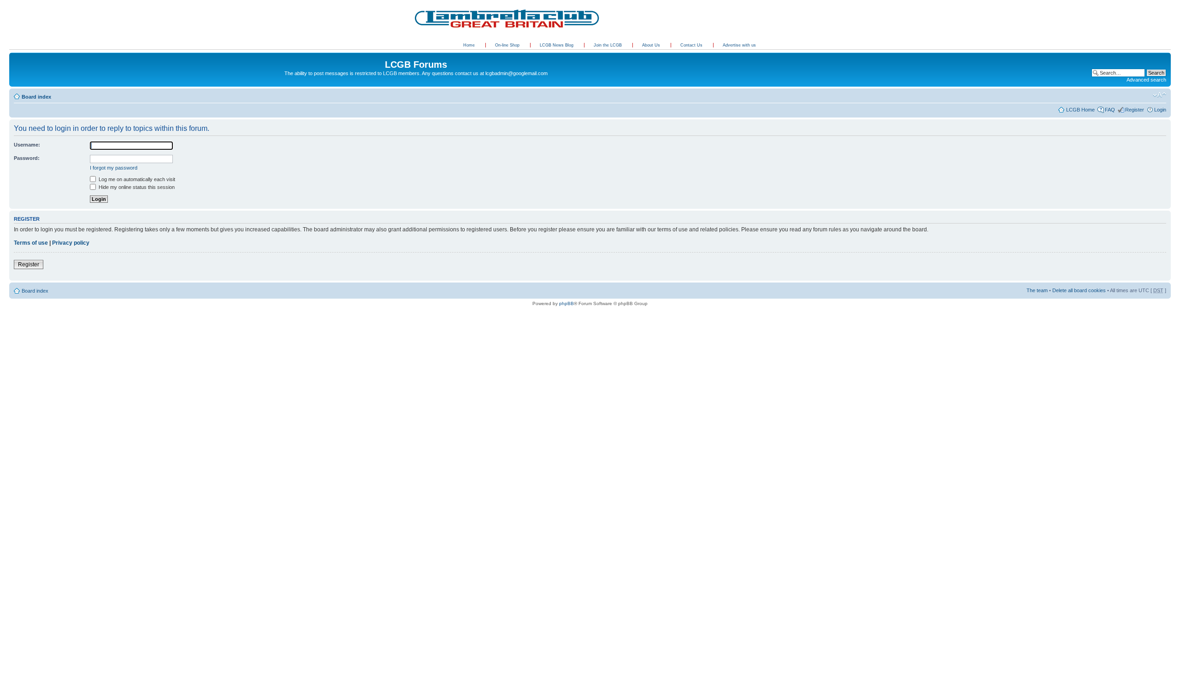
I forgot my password (113, 168)
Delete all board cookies (1079, 290)
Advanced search (1146, 79)
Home (469, 45)
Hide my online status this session (136, 187)
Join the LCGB (608, 45)
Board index (36, 97)
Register (1134, 109)
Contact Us (692, 45)
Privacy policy (70, 243)
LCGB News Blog (557, 45)
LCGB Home (1080, 109)
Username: (27, 144)
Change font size (1159, 95)
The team (1037, 290)
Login (1160, 109)
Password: (27, 158)
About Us (651, 45)
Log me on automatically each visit (136, 179)
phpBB (566, 303)
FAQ (1110, 109)
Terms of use (31, 243)
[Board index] (14, 55)
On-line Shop (508, 45)
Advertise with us (739, 45)
